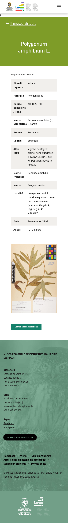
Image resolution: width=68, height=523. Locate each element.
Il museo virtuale (23, 23)
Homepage (9, 456)
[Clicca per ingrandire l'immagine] (34, 278)
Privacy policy (38, 463)
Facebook (8, 423)
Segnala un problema (14, 463)
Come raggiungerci (41, 456)
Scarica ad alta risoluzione (26, 326)
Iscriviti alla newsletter (20, 437)
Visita (23, 456)
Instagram (8, 427)
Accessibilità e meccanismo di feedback (24, 459)
